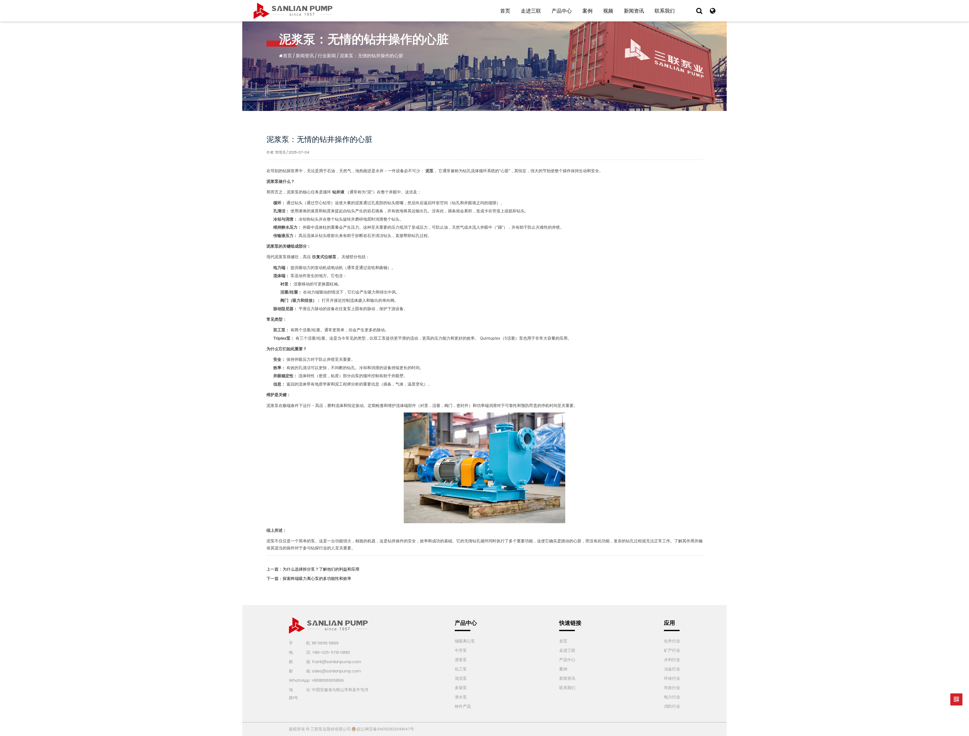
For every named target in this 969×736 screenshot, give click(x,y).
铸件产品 (463, 706)
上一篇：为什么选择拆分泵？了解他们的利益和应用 (312, 569)
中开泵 (461, 650)
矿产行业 (672, 650)
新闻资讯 (634, 10)
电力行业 (672, 697)
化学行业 (672, 641)
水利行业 (672, 660)
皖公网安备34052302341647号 (385, 729)
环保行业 (672, 678)
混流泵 (461, 678)
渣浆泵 (461, 660)
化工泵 (461, 669)
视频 (608, 10)
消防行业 (672, 706)
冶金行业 (672, 669)
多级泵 (461, 688)
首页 (505, 10)
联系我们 (665, 10)
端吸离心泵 (465, 641)
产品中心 (562, 10)
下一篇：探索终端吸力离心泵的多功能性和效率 (308, 578)
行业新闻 (327, 55)
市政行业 (672, 688)
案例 (587, 10)
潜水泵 (461, 697)
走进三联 (531, 10)
